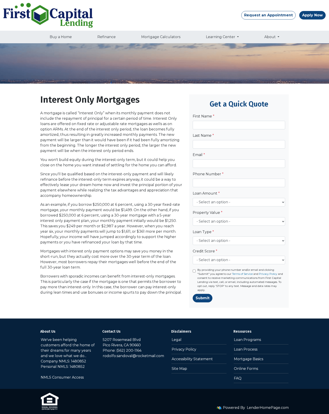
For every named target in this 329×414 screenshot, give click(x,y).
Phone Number (208, 174)
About (270, 37)
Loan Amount (206, 193)
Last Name (203, 135)
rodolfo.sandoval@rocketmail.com (133, 356)
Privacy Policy (268, 273)
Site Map (179, 368)
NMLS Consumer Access (62, 377)
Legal (177, 340)
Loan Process (245, 349)
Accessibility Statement (192, 359)
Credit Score (205, 251)
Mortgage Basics (248, 359)
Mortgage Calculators (160, 37)
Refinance (106, 37)
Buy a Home (61, 37)
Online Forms (246, 368)
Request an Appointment (268, 15)
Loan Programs (247, 340)
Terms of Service (242, 273)
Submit (202, 298)
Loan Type (203, 232)
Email (199, 155)
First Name (203, 116)
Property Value (207, 212)
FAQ (237, 378)
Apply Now (312, 15)
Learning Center (221, 37)
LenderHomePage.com (268, 407)
